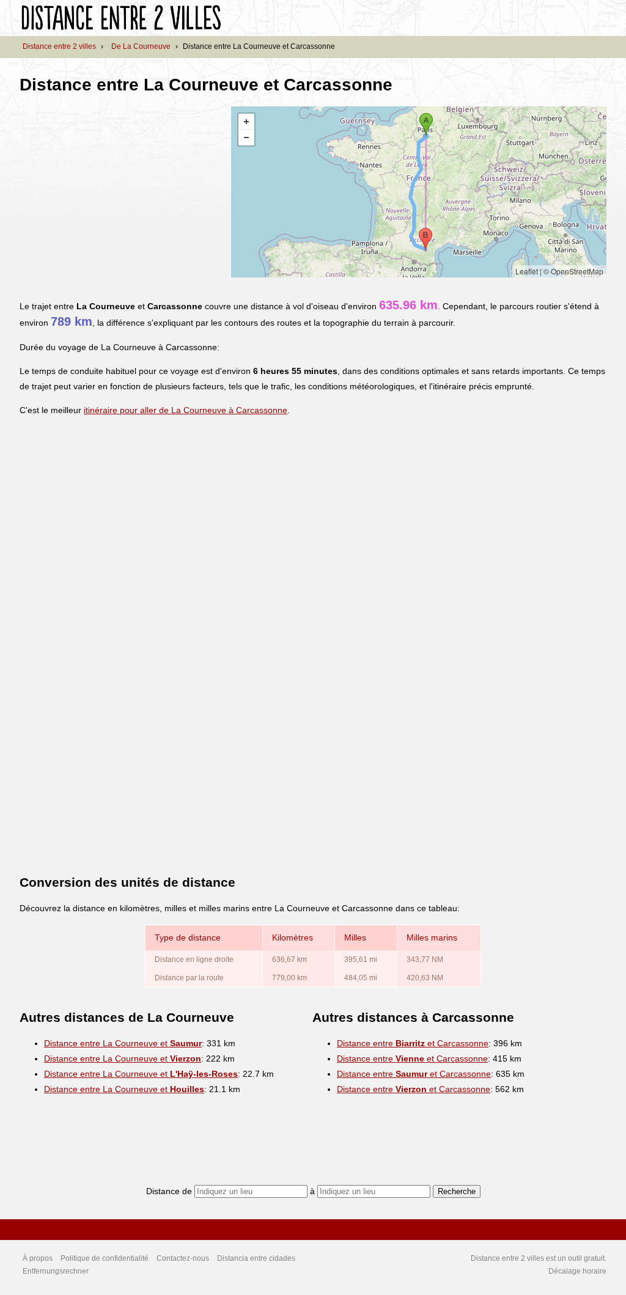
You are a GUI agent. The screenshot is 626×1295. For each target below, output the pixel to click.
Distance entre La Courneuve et (123, 1043)
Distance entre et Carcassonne (412, 1043)
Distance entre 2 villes (59, 46)
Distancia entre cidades (256, 1258)
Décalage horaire (577, 1271)
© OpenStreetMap (573, 271)
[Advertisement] (122, 191)
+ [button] (246, 122)
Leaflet (526, 271)
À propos (38, 1258)
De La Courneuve (141, 46)
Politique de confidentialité (105, 1258)
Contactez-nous (182, 1258)
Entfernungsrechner (56, 1271)
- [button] (246, 137)
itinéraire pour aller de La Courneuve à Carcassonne (185, 410)
